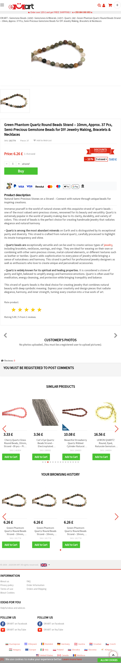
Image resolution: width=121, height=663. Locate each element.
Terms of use (6, 588)
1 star (14, 309)
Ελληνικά (32, 644)
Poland (60, 649)
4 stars (33, 309)
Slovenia (92, 649)
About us (4, 581)
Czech (113, 644)
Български (14, 644)
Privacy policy (7, 585)
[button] (42, 462)
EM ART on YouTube (16, 629)
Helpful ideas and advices (12, 607)
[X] (2, 659)
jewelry (108, 245)
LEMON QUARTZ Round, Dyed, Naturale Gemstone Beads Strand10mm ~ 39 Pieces (105, 443)
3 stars (26, 309)
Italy (47, 649)
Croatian (97, 644)
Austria (81, 644)
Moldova (81, 655)
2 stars (20, 309)
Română (49, 644)
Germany (65, 644)
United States (46, 655)
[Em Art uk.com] (21, 6)
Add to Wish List (44, 140)
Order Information (35, 585)
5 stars (39, 309)
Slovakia (76, 649)
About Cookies (7, 592)
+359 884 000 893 (82, 12)
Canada (65, 655)
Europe (32, 649)
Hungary (17, 649)
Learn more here (72, 659)
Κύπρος (108, 649)
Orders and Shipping (36, 588)
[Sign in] (103, 5)
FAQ (29, 581)
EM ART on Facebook (17, 623)
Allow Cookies (109, 660)
